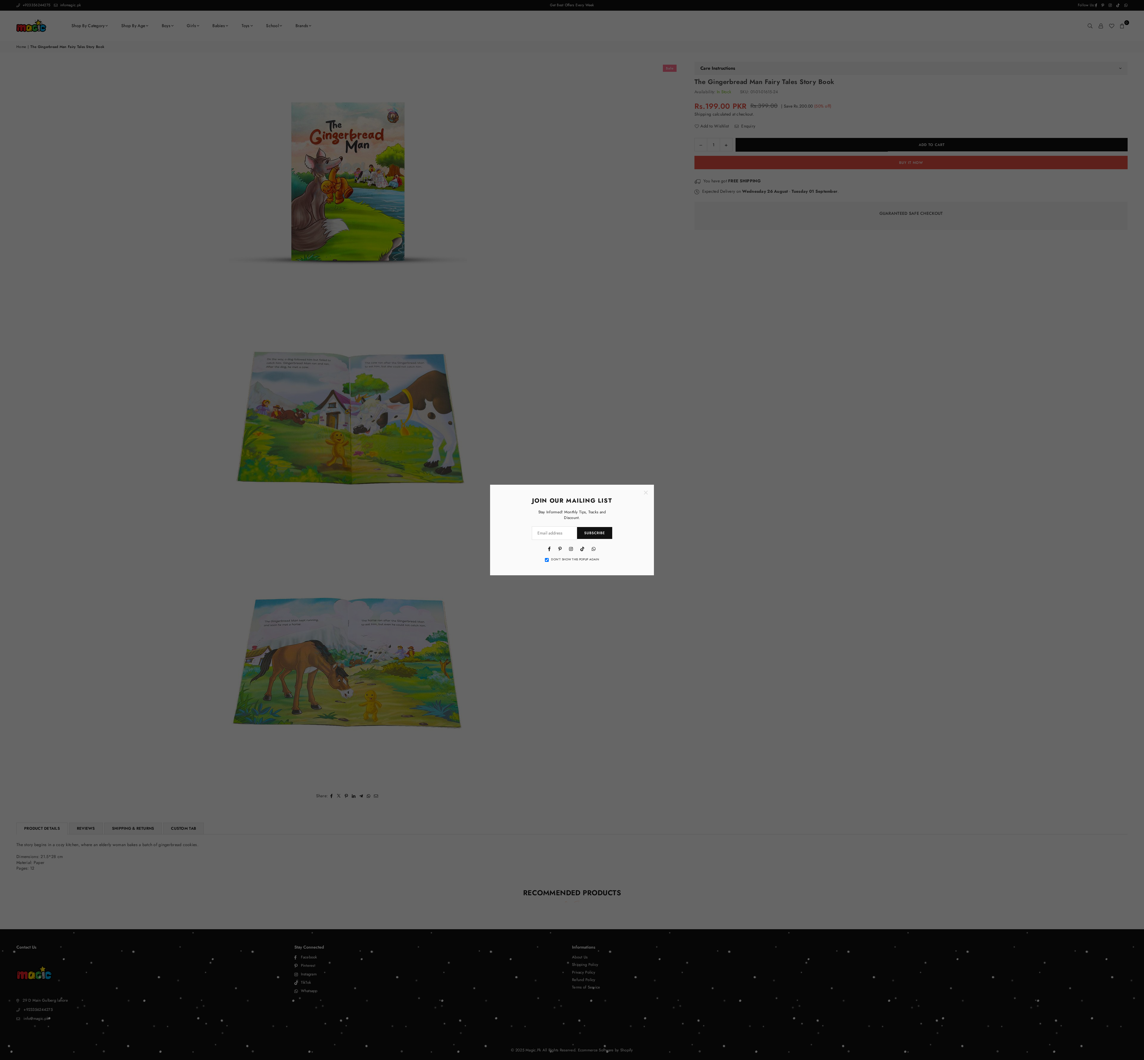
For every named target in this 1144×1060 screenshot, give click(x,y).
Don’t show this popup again (575, 559)
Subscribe (594, 533)
